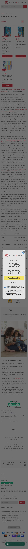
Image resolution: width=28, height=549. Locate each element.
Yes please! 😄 (14, 278)
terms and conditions (11, 293)
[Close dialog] (23, 252)
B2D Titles (6, 287)
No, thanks (14, 283)
